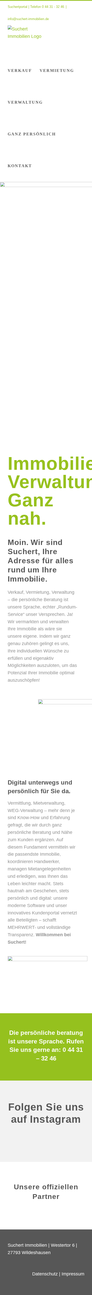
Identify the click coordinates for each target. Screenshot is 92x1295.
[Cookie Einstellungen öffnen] (9, 1288)
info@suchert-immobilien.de (28, 19)
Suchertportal (17, 7)
